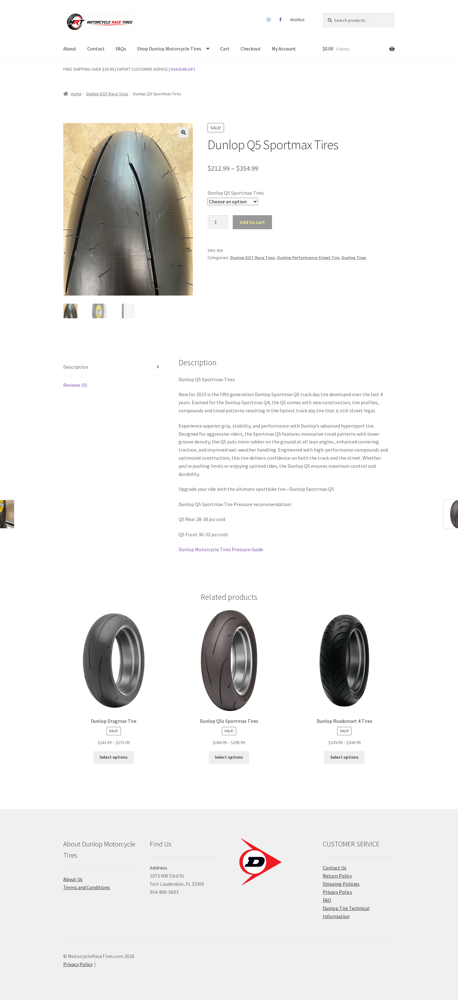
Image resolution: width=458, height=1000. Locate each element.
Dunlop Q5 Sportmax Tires (236, 193)
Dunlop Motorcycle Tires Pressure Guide (221, 549)
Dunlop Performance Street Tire (308, 257)
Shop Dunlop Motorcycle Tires (169, 48)
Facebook (280, 19)
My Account (284, 48)
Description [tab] (75, 367)
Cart (225, 48)
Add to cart (252, 222)
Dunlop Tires (353, 257)
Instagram (268, 19)
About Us (73, 879)
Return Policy (337, 876)
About (69, 48)
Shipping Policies (341, 884)
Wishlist (297, 19)
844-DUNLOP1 (183, 69)
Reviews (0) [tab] (75, 385)
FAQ (327, 900)
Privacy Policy (337, 892)
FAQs (121, 48)
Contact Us (334, 868)
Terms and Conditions (86, 887)
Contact (96, 48)
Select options (113, 757)
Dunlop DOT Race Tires (107, 94)
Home (76, 94)
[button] (183, 132)
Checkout (251, 48)
